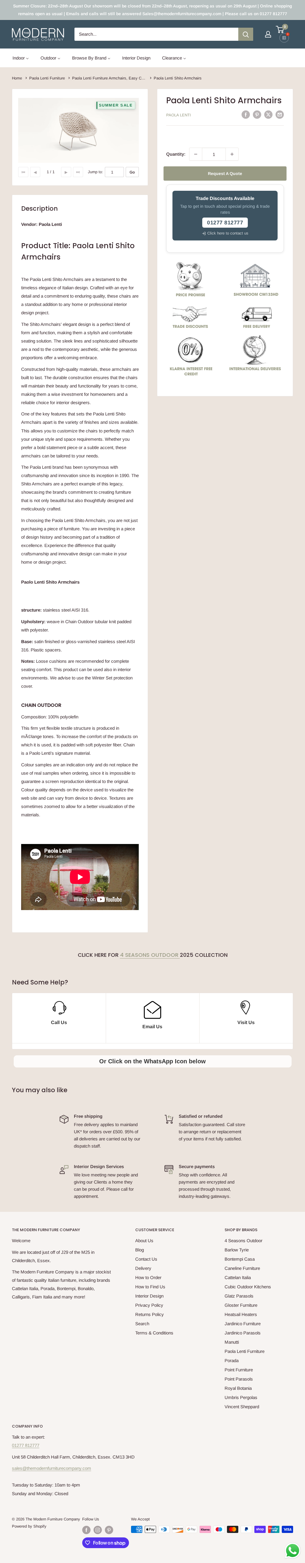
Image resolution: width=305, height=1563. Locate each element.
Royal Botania (238, 1388)
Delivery (143, 1268)
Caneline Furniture (242, 1268)
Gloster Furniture (241, 1305)
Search (142, 1323)
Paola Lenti (178, 115)
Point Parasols (239, 1378)
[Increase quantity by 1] (232, 154)
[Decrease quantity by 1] (195, 154)
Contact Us (146, 1259)
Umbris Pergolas (241, 1397)
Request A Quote (225, 173)
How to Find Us (150, 1286)
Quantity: (176, 154)
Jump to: (95, 172)
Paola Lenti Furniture (244, 1351)
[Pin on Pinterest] (257, 114)
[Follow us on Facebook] (86, 1530)
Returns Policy (149, 1314)
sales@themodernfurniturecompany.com (51, 1468)
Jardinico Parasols (243, 1332)
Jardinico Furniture (243, 1323)
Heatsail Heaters (241, 1314)
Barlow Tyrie (237, 1249)
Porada (232, 1360)
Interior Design (149, 1295)
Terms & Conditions (154, 1332)
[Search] (245, 34)
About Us (144, 1240)
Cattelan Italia (238, 1277)
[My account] (268, 34)
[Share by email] (280, 114)
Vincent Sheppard (242, 1406)
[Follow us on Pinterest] (109, 1530)
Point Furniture (239, 1369)
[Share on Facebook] (246, 114)
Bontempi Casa (240, 1259)
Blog (139, 1249)
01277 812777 (25, 1445)
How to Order (148, 1277)
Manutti (232, 1342)
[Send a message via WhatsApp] (292, 1550)
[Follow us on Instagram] (98, 1530)
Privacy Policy (149, 1305)
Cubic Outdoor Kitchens (248, 1286)
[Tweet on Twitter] (268, 114)
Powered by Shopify (29, 1526)
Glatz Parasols (239, 1295)
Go (132, 172)
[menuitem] (20, 58)
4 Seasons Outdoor (150, 955)
